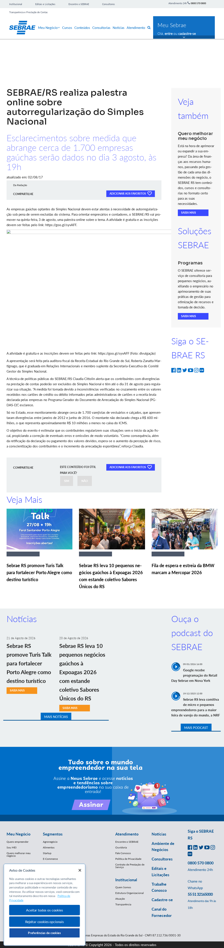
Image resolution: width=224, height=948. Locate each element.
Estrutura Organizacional (129, 893)
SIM (66, 481)
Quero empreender (17, 841)
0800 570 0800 (198, 3)
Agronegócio (50, 841)
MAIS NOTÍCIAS (56, 717)
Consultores (108, 4)
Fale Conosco (123, 853)
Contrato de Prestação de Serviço (129, 866)
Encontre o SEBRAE (78, 4)
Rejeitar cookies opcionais (44, 922)
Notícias (118, 28)
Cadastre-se (162, 899)
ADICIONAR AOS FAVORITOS (128, 193)
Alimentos (48, 847)
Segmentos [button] (53, 834)
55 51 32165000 (200, 894)
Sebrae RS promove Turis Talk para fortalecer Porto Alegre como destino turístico (39, 572)
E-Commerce (50, 858)
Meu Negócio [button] (18, 834)
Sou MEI (11, 847)
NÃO (84, 481)
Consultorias (101, 28)
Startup (47, 853)
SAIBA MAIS (188, 212)
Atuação (120, 898)
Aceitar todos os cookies (44, 910)
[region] (45, 905)
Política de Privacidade (128, 858)
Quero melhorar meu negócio (19, 854)
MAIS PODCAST (196, 728)
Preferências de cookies (44, 933)
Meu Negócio (48, 28)
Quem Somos (123, 887)
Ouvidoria (121, 847)
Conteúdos (82, 28)
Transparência (123, 904)
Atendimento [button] (126, 834)
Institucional (15, 4)
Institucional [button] (126, 879)
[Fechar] (80, 870)
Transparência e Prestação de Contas (28, 12)
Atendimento (136, 28)
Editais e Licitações (45, 4)
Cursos (67, 28)
